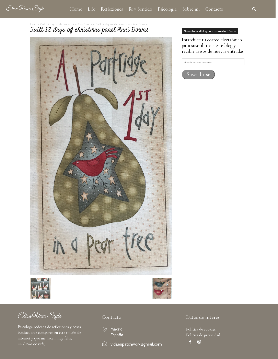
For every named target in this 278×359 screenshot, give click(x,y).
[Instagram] (199, 342)
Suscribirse (198, 74)
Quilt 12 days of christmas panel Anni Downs (66, 24)
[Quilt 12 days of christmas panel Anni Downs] (101, 273)
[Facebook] (190, 342)
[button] (254, 9)
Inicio (33, 24)
